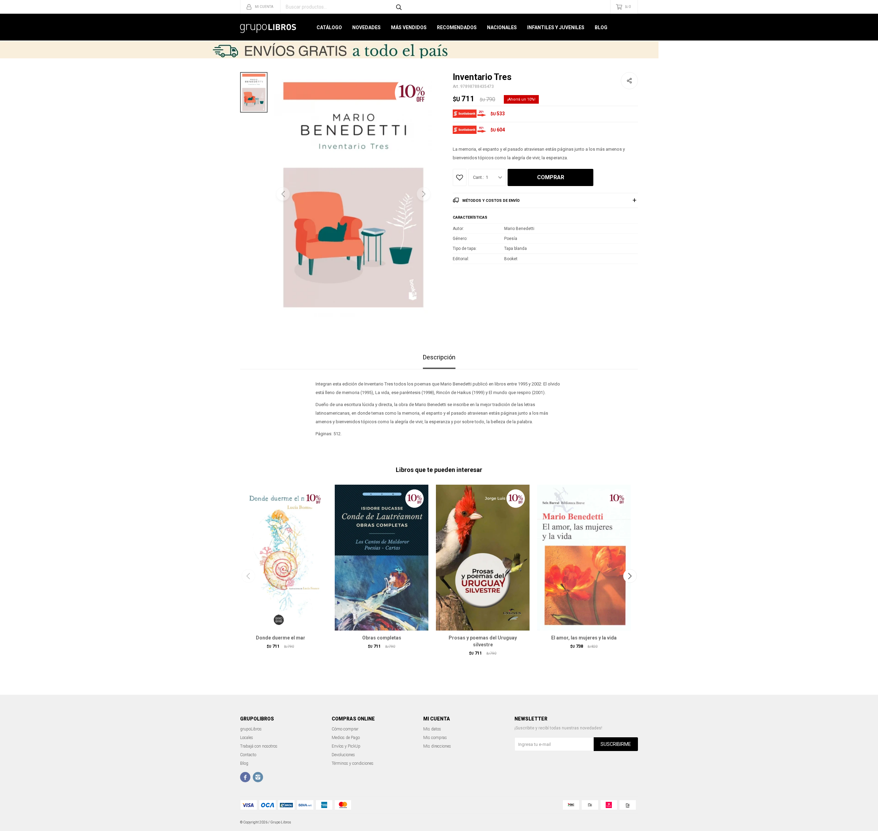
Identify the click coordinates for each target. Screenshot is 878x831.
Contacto (248, 754)
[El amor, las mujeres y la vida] (584, 557)
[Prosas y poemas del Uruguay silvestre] (483, 557)
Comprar (550, 177)
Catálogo (329, 27)
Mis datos (432, 729)
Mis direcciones (437, 746)
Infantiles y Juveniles (555, 27)
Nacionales (502, 27)
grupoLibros (251, 729)
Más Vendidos (409, 27)
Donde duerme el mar (280, 637)
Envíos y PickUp (346, 746)
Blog (601, 27)
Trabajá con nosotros (258, 746)
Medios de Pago (346, 737)
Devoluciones (343, 754)
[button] (423, 194)
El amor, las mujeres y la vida (584, 637)
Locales (246, 737)
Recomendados (457, 27)
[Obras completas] (381, 557)
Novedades (366, 27)
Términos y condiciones (352, 763)
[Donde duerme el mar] (280, 557)
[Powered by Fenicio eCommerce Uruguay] (627, 822)
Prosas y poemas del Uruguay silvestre (483, 641)
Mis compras (435, 737)
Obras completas (381, 637)
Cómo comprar (345, 729)
